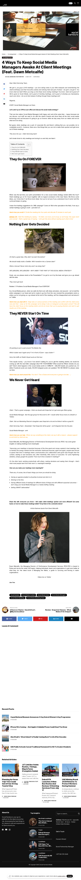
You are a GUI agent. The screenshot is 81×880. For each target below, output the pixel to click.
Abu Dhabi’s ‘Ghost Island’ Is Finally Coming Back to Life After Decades (38, 737)
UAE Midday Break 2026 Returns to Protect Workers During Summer (70, 782)
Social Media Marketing (17, 598)
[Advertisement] (40, 691)
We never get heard (18, 153)
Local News (46, 773)
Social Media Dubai (43, 595)
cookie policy (61, 876)
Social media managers (59, 595)
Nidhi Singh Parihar (10, 796)
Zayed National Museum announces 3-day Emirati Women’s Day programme (40, 717)
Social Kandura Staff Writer (14, 76)
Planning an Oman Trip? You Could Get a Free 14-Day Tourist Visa (10, 782)
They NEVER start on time (20, 151)
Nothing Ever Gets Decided (20, 149)
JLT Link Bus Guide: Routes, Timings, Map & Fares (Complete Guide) (30, 768)
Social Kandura (15, 595)
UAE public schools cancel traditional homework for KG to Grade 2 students (40, 747)
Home (3, 54)
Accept (70, 876)
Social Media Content (28, 595)
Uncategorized (12, 54)
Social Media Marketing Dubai (35, 598)
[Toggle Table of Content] (27, 144)
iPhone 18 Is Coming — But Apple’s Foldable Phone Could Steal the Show (38, 727)
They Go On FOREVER (18, 147)
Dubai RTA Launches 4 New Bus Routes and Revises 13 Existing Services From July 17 (50, 784)
